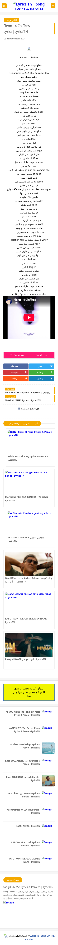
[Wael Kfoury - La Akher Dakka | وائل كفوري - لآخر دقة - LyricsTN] (29, 564)
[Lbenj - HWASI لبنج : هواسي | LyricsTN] (29, 645)
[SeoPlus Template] (6, 936)
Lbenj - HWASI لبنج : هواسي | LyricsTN (25, 659)
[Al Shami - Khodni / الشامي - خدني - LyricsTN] (31, 523)
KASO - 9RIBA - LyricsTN (28, 826)
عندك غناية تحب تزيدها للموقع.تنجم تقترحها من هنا (29, 692)
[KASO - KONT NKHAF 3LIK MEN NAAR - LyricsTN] (29, 605)
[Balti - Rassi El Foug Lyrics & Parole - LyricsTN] (31, 442)
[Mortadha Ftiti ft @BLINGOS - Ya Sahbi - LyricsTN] (29, 483)
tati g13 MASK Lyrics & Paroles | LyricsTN (28, 887)
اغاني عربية (12, 20)
